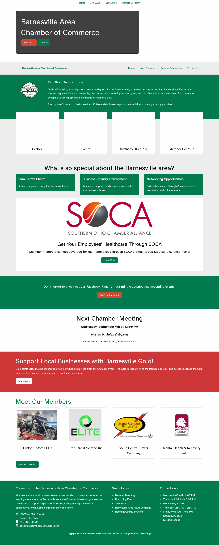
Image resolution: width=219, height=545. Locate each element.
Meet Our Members (43, 402)
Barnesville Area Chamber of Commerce (44, 68)
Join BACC (95, 2)
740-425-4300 (29, 522)
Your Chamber (147, 68)
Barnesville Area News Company (133, 507)
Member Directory (131, 2)
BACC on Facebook (109, 295)
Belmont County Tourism (129, 511)
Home (82, 2)
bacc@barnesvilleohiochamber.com (39, 525)
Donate (44, 42)
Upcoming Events (125, 499)
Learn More (109, 260)
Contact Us (111, 2)
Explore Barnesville (171, 68)
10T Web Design (144, 533)
